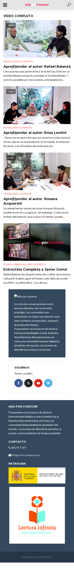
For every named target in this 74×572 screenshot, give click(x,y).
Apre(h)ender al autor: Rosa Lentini (35, 133)
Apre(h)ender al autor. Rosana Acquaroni (30, 201)
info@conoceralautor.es (26, 455)
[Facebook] (18, 383)
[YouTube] (38, 383)
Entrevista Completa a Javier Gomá (35, 269)
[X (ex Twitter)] (28, 383)
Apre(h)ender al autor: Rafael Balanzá (37, 66)
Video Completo (23, 61)
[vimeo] (48, 383)
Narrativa (19, 264)
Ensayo (7, 264)
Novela (8, 61)
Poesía (7, 127)
